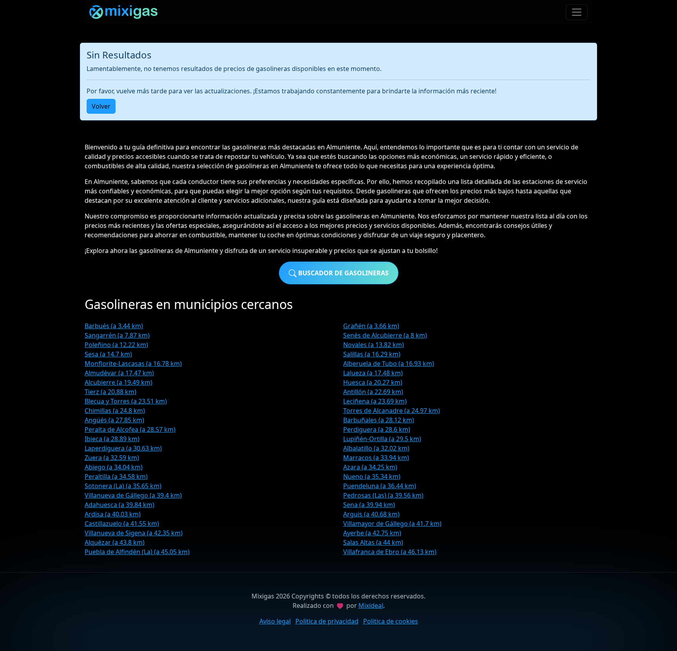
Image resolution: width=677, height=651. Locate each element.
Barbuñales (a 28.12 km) (378, 420)
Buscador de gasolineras (343, 273)
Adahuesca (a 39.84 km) (119, 504)
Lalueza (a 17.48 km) (373, 373)
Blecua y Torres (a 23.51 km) (126, 401)
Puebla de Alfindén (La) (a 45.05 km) (137, 551)
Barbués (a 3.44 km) (114, 326)
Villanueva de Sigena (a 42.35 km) (134, 533)
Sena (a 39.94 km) (369, 504)
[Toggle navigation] (577, 12)
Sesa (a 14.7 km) (108, 354)
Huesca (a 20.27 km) (372, 382)
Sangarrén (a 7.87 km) (117, 335)
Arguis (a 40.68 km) (371, 514)
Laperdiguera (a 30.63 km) (123, 448)
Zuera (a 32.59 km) (112, 457)
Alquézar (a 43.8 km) (115, 542)
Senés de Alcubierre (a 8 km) (385, 335)
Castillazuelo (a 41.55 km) (122, 523)
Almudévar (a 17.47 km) (119, 373)
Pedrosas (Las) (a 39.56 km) (383, 495)
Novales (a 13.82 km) (373, 344)
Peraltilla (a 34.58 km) (116, 476)
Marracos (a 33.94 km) (376, 457)
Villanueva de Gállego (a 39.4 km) (133, 495)
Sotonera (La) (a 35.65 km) (123, 486)
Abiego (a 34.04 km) (114, 467)
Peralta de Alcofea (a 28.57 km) (130, 429)
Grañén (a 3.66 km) (371, 326)
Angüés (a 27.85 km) (114, 420)
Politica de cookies (390, 621)
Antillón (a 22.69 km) (373, 391)
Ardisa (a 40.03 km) (113, 514)
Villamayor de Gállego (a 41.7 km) (392, 523)
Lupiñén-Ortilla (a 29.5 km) (382, 439)
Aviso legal (275, 621)
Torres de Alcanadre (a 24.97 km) (391, 410)
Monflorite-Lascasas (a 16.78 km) (133, 363)
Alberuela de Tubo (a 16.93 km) (388, 363)
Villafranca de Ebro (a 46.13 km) (389, 551)
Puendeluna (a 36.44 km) (379, 486)
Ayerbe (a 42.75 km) (372, 533)
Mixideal (370, 605)
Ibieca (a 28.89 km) (112, 439)
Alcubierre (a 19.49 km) (118, 382)
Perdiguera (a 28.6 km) (376, 429)
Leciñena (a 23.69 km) (375, 401)
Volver (101, 106)
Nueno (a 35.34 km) (371, 476)
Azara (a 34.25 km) (370, 467)
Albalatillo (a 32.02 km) (376, 448)
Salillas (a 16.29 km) (371, 354)
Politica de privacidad (326, 621)
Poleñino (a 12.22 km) (116, 344)
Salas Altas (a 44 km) (373, 542)
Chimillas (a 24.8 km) (115, 410)
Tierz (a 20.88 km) (110, 391)
